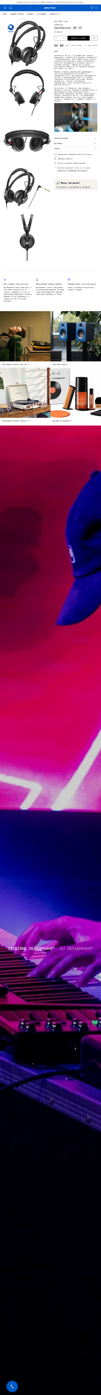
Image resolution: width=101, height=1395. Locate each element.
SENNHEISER (58, 25)
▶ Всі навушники (41, 14)
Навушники (30, 14)
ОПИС (56, 51)
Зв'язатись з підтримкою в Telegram (73, 187)
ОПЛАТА (57, 149)
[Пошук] (10, 8)
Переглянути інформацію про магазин (72, 170)
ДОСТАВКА (58, 143)
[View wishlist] (91, 8)
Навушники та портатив (17, 14)
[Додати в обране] (94, 38)
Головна (4, 14)
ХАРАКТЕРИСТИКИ (61, 138)
